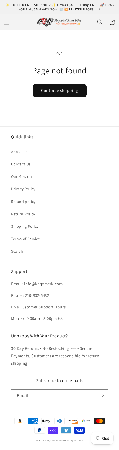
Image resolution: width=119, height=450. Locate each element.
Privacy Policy (23, 188)
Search (17, 251)
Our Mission (21, 176)
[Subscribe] (101, 395)
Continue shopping (59, 90)
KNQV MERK (52, 440)
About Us (19, 151)
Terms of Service (25, 238)
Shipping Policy (24, 226)
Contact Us (21, 164)
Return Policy (23, 213)
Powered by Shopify (71, 440)
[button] (7, 22)
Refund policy (23, 201)
